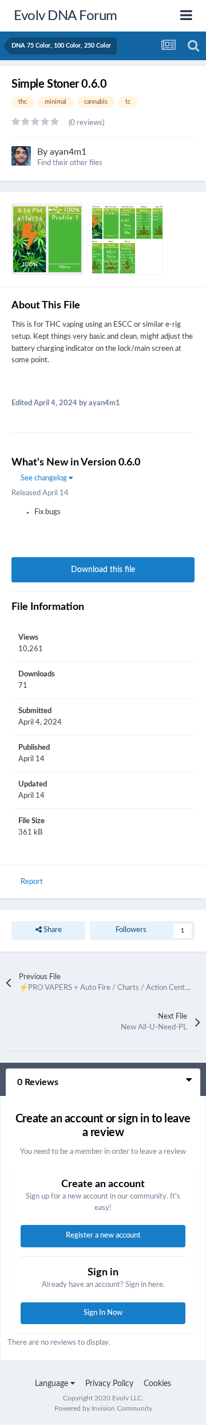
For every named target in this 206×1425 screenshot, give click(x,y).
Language (52, 1384)
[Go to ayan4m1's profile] (21, 156)
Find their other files (69, 163)
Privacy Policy (109, 1384)
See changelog (45, 478)
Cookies (157, 1384)
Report (32, 882)
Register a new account (103, 1235)
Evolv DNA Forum (65, 16)
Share (52, 930)
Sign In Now (103, 1313)
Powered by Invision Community (103, 1408)
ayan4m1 (68, 151)
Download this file (103, 570)
